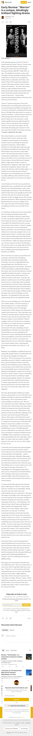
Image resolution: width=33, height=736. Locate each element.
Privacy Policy (17, 712)
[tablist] (8, 630)
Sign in (29, 2)
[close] (28, 680)
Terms (22, 723)
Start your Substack (12, 728)
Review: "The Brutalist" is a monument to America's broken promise (12, 657)
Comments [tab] (5, 630)
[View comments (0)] (6, 22)
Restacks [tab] (12, 630)
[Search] (30, 650)
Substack (8, 732)
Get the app (24, 728)
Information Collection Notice (21, 711)
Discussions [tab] (14, 650)
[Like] (2, 22)
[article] (16, 661)
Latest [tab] (7, 650)
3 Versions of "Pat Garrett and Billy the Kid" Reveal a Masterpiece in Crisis (11, 672)
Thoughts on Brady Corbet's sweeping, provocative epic (12, 661)
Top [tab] (3, 650)
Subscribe (23, 2)
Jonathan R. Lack (9, 16)
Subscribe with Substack (17, 705)
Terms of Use (25, 709)
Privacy (18, 723)
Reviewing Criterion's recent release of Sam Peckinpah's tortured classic (11, 677)
